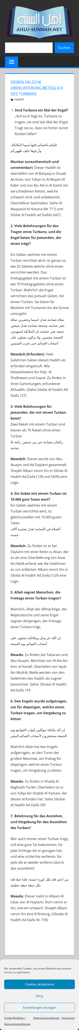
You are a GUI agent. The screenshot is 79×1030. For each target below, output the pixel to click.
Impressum (68, 1018)
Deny (39, 996)
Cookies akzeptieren (39, 984)
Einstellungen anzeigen (39, 1007)
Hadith (19, 99)
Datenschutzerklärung (46, 1018)
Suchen (64, 47)
